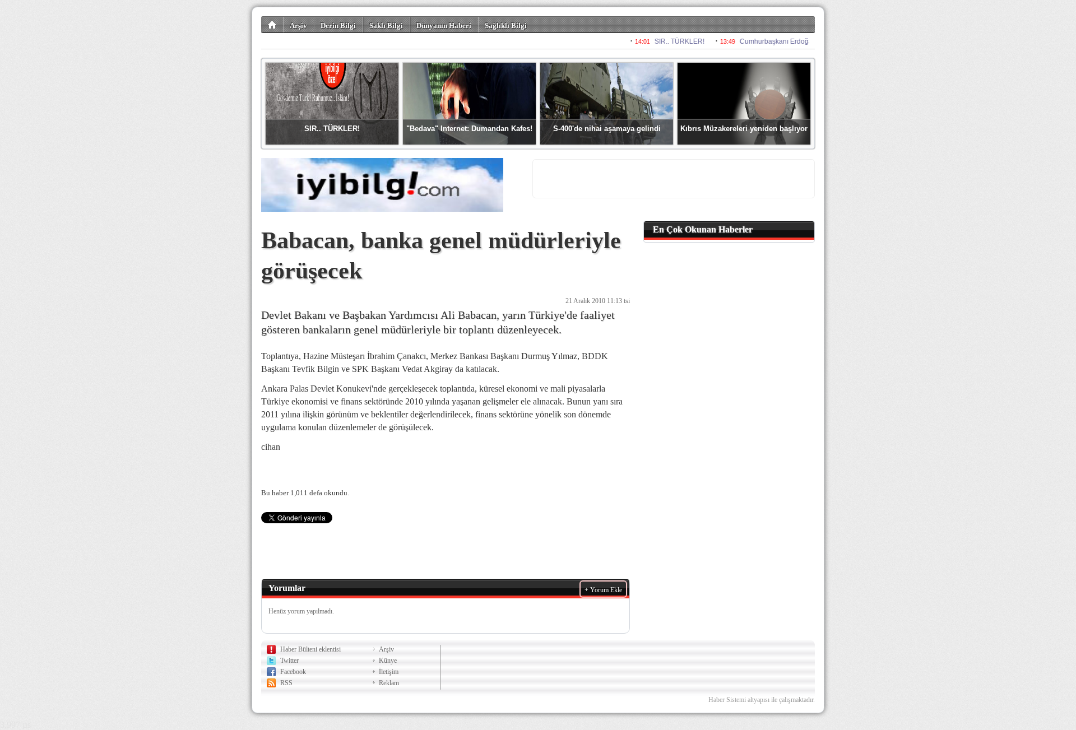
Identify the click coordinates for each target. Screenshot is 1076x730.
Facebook (293, 672)
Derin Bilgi (338, 25)
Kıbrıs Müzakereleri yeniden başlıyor (744, 128)
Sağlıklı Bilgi (506, 25)
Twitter (289, 660)
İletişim (388, 672)
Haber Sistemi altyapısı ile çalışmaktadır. (761, 700)
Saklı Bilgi (386, 25)
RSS (286, 683)
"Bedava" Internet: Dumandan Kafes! (469, 128)
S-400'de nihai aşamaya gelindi (607, 128)
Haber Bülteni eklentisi (310, 649)
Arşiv (298, 25)
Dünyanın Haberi (443, 25)
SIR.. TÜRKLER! (332, 128)
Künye (388, 660)
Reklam (389, 683)
